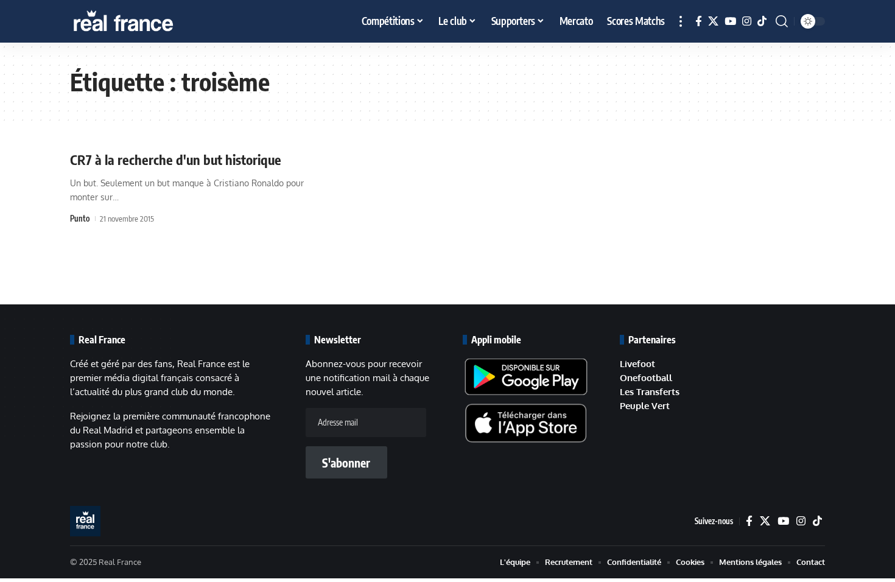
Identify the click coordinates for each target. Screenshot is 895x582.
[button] (680, 21)
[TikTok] (762, 21)
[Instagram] (746, 21)
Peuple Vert (645, 406)
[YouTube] (730, 21)
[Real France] (149, 21)
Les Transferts (649, 392)
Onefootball (646, 378)
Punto (80, 218)
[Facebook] (698, 21)
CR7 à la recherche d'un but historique (175, 159)
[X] (713, 21)
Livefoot (637, 364)
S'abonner (346, 462)
